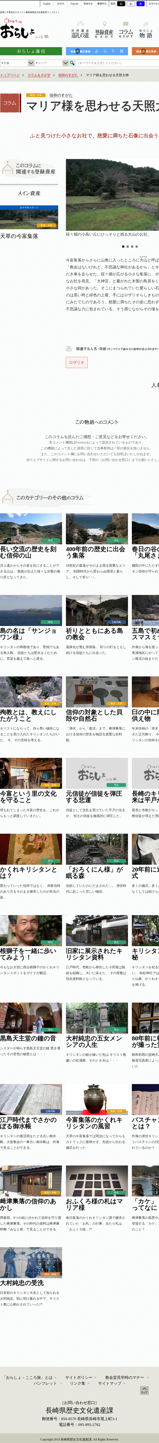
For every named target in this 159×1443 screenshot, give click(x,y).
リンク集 (77, 1383)
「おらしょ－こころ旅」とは (27, 1377)
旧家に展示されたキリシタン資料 (94, 954)
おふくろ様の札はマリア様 (94, 1204)
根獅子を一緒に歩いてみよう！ (28, 954)
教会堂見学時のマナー (124, 1377)
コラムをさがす (39, 75)
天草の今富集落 (19, 236)
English (46, 3)
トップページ (10, 75)
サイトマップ (109, 1383)
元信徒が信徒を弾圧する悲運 (94, 796)
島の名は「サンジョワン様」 (28, 634)
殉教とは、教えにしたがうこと (28, 715)
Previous (72, 193)
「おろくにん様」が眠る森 (94, 872)
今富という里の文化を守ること (28, 796)
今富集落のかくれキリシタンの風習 (94, 1123)
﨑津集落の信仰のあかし (28, 1204)
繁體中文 (102, 3)
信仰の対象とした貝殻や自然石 (94, 715)
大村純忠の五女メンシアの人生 (94, 1041)
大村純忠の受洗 (22, 1283)
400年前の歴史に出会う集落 (95, 552)
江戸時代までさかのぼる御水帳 (28, 1123)
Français (74, 3)
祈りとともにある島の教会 (94, 634)
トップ (144, 1390)
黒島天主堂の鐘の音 (28, 1038)
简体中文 (88, 3)
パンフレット (45, 1383)
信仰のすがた (68, 75)
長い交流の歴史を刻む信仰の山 (28, 552)
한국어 (60, 3)
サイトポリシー (78, 1377)
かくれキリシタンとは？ (29, 872)
